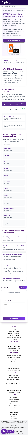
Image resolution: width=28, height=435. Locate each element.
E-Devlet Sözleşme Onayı (14, 377)
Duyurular (14, 410)
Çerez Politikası (14, 414)
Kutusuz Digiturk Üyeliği (14, 348)
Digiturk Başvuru (14, 397)
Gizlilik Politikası (14, 412)
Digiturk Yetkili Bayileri (14, 406)
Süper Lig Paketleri (14, 331)
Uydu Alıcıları (14, 388)
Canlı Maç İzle (14, 366)
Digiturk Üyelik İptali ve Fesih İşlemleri (14, 384)
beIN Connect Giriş (14, 375)
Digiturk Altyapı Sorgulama (14, 355)
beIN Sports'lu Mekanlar (14, 368)
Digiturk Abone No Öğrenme (14, 379)
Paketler (14, 329)
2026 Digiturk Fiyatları (14, 335)
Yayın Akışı (14, 362)
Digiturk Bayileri (14, 401)
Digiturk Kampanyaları (14, 344)
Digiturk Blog (14, 386)
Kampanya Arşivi (14, 350)
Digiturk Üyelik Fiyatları (14, 333)
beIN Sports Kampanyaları (14, 346)
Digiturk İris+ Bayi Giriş (14, 357)
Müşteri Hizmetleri (14, 399)
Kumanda (14, 364)
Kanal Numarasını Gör (14, 40)
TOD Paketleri (14, 339)
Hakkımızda (14, 418)
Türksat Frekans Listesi (14, 392)
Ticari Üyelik (14, 408)
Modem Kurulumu (14, 381)
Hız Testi (14, 359)
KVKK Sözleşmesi (14, 416)
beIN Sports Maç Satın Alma (14, 390)
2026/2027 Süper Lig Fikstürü (14, 370)
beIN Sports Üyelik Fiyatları (14, 337)
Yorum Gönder (14, 318)
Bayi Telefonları (14, 403)
